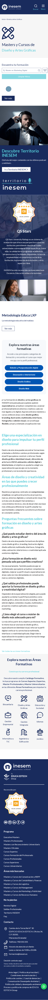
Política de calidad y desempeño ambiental (23, 984)
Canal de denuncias (32, 978)
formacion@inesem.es (18, 954)
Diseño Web (24, 389)
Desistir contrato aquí (13, 960)
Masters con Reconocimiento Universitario (22, 844)
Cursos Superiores (11, 862)
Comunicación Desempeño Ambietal (23, 981)
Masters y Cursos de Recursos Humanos (21, 895)
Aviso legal (13, 972)
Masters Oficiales (11, 848)
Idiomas (40, 721)
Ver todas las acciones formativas (16, 651)
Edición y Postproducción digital (24, 368)
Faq (5, 916)
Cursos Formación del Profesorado (18, 855)
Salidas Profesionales (13, 909)
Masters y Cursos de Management (18, 887)
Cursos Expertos (11, 851)
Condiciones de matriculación (23, 975)
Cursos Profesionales (13, 859)
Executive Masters (11, 837)
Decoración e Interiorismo (24, 375)
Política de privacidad (28, 972)
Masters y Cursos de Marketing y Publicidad (22, 891)
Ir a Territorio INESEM (15, 169)
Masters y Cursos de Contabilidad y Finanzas (22, 880)
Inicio (3, 19)
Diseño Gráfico (24, 382)
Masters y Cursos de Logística (16, 884)
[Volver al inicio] (11, 7)
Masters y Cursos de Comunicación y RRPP (22, 877)
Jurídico (40, 739)
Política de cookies (14, 978)
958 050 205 (22, 942)
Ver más (8, 328)
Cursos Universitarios (13, 866)
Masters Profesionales (13, 841)
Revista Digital (10, 905)
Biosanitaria (8, 704)
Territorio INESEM (12, 913)
